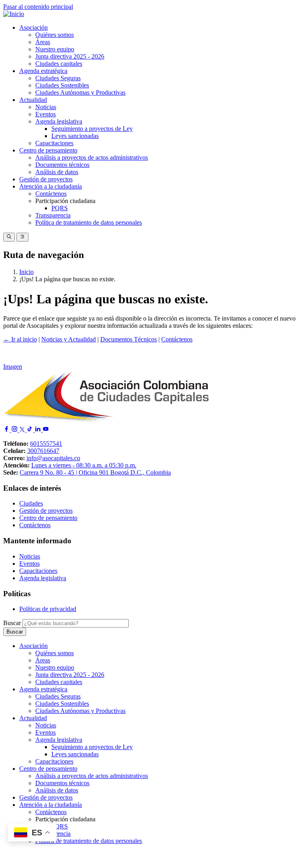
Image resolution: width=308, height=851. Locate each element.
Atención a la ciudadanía (50, 186)
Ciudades (31, 503)
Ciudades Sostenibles (62, 85)
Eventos (45, 114)
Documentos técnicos (62, 164)
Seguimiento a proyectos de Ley (92, 128)
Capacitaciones (54, 143)
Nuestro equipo (54, 49)
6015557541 (46, 443)
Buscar (12, 622)
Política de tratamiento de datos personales (88, 222)
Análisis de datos (56, 172)
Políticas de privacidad (47, 608)
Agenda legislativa (58, 121)
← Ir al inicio (20, 339)
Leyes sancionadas (75, 135)
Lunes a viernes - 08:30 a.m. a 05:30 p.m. (83, 465)
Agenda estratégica (43, 70)
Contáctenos (51, 193)
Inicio (26, 271)
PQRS (59, 208)
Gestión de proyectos (46, 179)
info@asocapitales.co (53, 458)
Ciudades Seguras (58, 78)
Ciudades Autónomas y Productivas (80, 92)
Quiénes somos (54, 34)
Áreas (42, 42)
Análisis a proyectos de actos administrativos (91, 157)
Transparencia (53, 215)
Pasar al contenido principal (38, 6)
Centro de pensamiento (48, 150)
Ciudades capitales (58, 63)
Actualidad (33, 99)
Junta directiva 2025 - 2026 (69, 56)
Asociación (33, 27)
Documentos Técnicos (128, 339)
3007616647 (43, 450)
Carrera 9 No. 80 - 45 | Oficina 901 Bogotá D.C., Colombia (95, 472)
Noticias (45, 107)
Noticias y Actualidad (68, 339)
